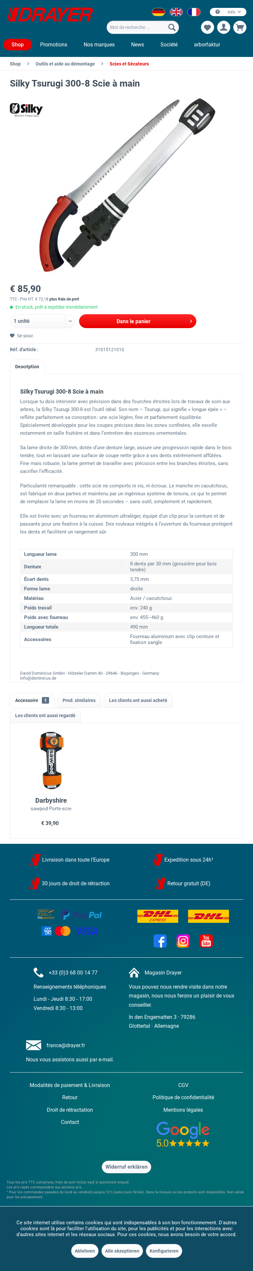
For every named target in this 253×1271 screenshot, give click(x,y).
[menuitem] (143, 27)
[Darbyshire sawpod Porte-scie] (51, 761)
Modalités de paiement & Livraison (70, 1085)
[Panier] (239, 27)
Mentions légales (183, 1110)
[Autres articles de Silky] (26, 110)
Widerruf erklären (126, 1167)
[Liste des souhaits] (207, 27)
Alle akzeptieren (122, 1251)
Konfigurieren (164, 1251)
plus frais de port (64, 299)
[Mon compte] (223, 27)
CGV (183, 1085)
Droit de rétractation (70, 1110)
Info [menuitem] (231, 12)
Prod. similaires (79, 700)
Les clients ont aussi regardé (45, 715)
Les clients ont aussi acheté (138, 700)
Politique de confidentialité (183, 1097)
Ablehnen (85, 1251)
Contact (70, 1122)
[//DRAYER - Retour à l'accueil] (50, 19)
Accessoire (31, 700)
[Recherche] (172, 27)
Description (27, 366)
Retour (69, 1097)
